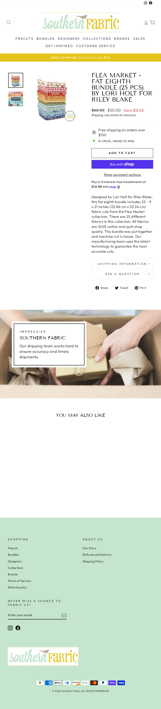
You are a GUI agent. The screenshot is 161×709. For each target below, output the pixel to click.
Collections (97, 39)
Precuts (24, 39)
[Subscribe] (64, 615)
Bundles (46, 39)
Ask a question (122, 274)
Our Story (89, 548)
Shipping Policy (93, 561)
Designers (69, 39)
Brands (122, 39)
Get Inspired (59, 46)
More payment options (122, 174)
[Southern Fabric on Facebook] (18, 627)
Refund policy (17, 587)
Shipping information (122, 264)
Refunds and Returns (97, 554)
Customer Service (95, 46)
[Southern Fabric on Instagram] (10, 627)
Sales (139, 39)
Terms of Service (19, 581)
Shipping (97, 115)
